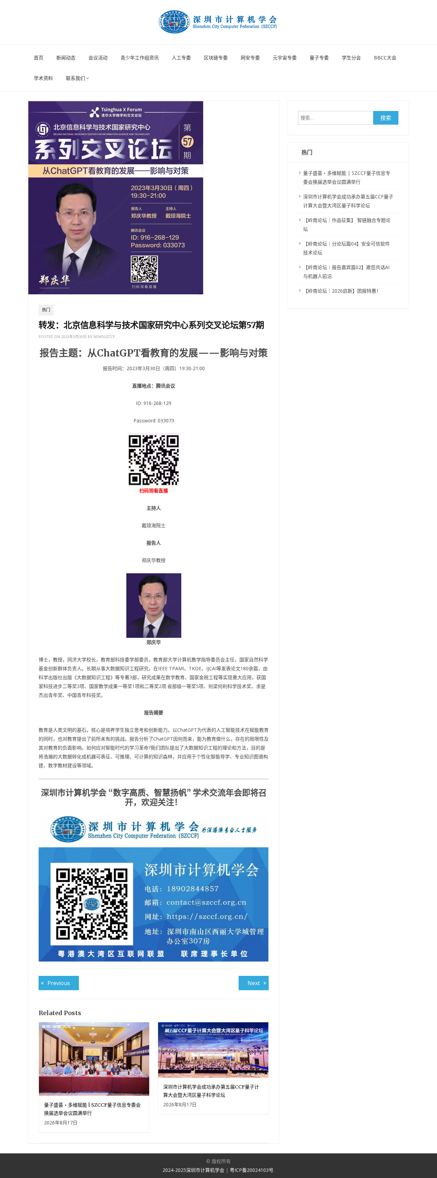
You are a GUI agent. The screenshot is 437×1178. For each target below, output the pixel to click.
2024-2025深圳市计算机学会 (194, 1170)
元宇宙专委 (285, 57)
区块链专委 (216, 57)
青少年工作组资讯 (140, 57)
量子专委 (319, 57)
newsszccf (104, 336)
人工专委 (181, 57)
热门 (46, 310)
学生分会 (351, 57)
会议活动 (98, 57)
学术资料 (43, 78)
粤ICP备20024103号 (251, 1170)
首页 (38, 57)
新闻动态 (65, 57)
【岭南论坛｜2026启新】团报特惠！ (342, 291)
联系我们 (75, 78)
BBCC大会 (385, 57)
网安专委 (250, 57)
